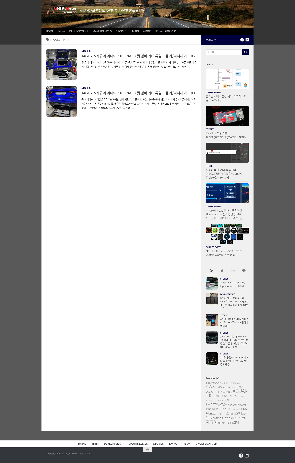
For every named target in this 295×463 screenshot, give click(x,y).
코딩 (236, 422)
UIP (222, 409)
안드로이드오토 (224, 418)
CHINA (227, 387)
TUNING (216, 409)
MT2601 (240, 396)
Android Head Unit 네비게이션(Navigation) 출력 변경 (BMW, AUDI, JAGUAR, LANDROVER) (224, 214)
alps (208, 383)
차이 (223, 423)
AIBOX (147, 31)
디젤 (245, 409)
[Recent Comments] (232, 271)
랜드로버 (212, 413)
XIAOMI (235, 409)
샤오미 (232, 414)
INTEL (228, 392)
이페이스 (234, 418)
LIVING (135, 31)
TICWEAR (242, 405)
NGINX (220, 401)
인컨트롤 (242, 418)
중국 (220, 423)
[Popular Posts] (222, 271)
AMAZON (214, 383)
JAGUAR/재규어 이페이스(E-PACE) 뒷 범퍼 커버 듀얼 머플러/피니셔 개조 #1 (138, 93)
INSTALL (220, 392)
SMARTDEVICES (102, 31)
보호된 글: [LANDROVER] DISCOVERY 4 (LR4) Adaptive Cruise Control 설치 (224, 173)
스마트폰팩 (213, 418)
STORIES (121, 31)
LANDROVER (221, 396)
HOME (50, 31)
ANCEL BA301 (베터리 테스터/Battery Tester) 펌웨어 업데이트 (234, 323)
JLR (208, 396)
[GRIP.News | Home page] (61, 10)
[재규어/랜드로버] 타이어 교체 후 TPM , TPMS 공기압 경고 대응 (234, 361)
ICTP (213, 392)
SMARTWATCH (216, 405)
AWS (210, 387)
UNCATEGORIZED (165, 31)
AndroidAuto (236, 383)
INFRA (61, 31)
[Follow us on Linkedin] (247, 40)
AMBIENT (225, 382)
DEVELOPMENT (78, 31)
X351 (228, 409)
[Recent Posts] (211, 271)
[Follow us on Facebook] (242, 40)
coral (233, 387)
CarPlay (219, 387)
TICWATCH (233, 405)
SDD (227, 400)
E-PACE (240, 387)
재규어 (211, 422)
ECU (208, 392)
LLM (233, 396)
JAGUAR (239, 391)
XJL (241, 409)
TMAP (208, 409)
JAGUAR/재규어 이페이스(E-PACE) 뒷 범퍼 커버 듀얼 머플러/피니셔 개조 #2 (138, 56)
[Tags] (243, 271)
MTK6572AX (211, 401)
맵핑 (221, 414)
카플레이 (229, 423)
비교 (226, 413)
